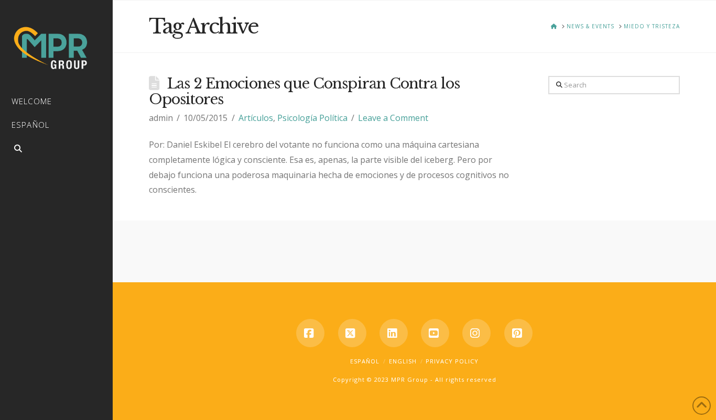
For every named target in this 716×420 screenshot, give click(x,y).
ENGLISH (403, 361)
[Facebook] (310, 333)
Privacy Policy (452, 361)
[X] (352, 333)
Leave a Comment (393, 118)
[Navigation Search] (56, 150)
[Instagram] (476, 333)
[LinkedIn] (393, 333)
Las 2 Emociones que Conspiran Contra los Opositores (304, 91)
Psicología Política (312, 118)
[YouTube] (435, 333)
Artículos (255, 118)
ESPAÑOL (364, 361)
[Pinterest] (518, 333)
